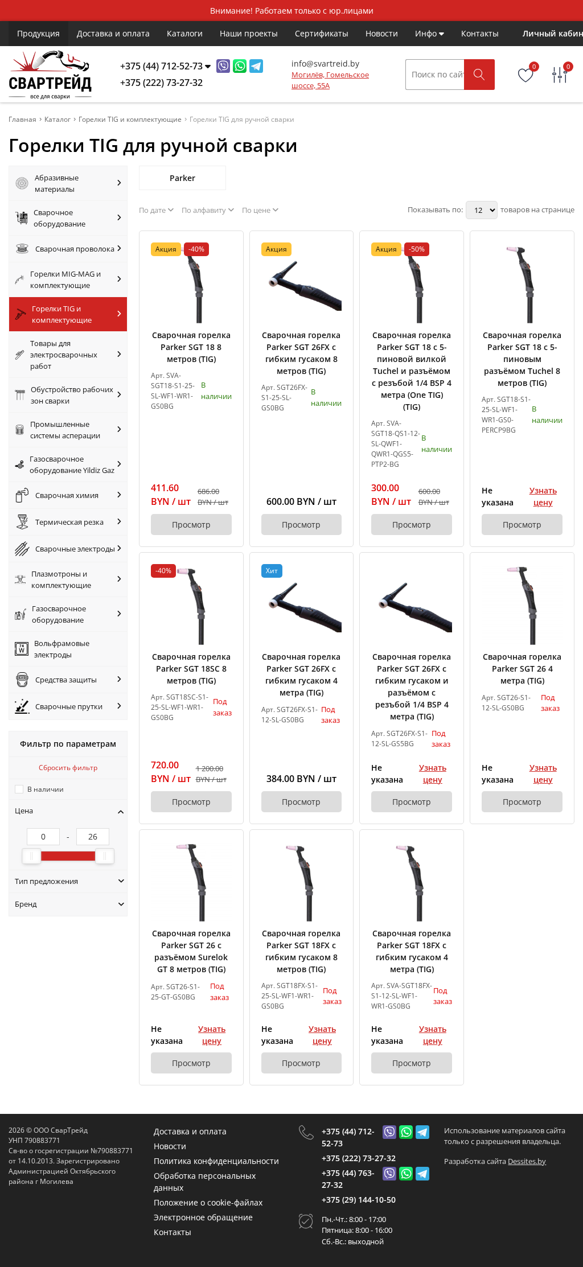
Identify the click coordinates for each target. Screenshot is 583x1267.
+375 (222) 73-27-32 (359, 1158)
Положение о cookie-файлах (208, 1202)
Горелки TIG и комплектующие (62, 314)
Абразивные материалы (57, 183)
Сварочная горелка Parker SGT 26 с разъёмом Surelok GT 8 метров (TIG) (191, 951)
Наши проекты (249, 33)
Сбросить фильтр (68, 767)
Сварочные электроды (75, 549)
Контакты (480, 33)
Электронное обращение (203, 1217)
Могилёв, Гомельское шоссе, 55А (330, 80)
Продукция (38, 33)
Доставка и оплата (113, 33)
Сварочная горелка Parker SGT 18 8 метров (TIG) (191, 347)
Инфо (427, 33)
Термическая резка (69, 522)
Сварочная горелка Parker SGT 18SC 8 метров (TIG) (191, 668)
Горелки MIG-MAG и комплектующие (65, 279)
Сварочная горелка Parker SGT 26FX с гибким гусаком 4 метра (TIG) (301, 674)
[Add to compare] (224, 269)
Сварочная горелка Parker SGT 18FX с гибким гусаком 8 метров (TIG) (301, 951)
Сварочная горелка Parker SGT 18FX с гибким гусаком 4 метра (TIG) (411, 951)
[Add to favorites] (224, 250)
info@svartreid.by (325, 63)
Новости (382, 33)
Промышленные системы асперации (65, 430)
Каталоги (185, 33)
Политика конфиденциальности (216, 1160)
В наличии (45, 789)
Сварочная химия (66, 495)
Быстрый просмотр (191, 282)
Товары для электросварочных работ (63, 354)
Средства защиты (66, 679)
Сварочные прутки (68, 706)
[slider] (31, 856)
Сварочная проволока (74, 249)
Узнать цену (543, 496)
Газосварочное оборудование (59, 614)
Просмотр (191, 524)
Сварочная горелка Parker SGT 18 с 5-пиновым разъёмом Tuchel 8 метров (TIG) (522, 359)
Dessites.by (527, 1161)
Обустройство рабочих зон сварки (72, 395)
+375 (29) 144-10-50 (359, 1199)
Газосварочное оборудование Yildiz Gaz (72, 464)
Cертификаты (321, 33)
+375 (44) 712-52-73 (348, 1137)
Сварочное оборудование (59, 218)
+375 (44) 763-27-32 (348, 1178)
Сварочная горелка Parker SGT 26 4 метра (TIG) (522, 668)
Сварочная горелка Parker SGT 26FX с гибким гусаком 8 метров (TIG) (301, 353)
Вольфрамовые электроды (61, 649)
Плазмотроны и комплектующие (61, 579)
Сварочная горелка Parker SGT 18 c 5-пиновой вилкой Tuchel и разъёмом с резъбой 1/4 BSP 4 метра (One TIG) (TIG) (411, 371)
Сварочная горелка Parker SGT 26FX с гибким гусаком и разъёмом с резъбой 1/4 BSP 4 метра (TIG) (411, 686)
